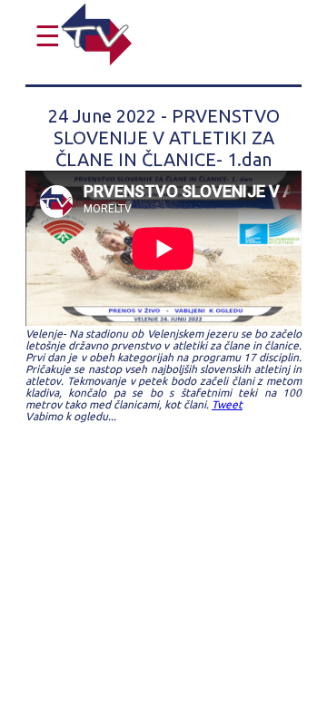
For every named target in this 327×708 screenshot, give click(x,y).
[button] (43, 36)
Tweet (227, 404)
